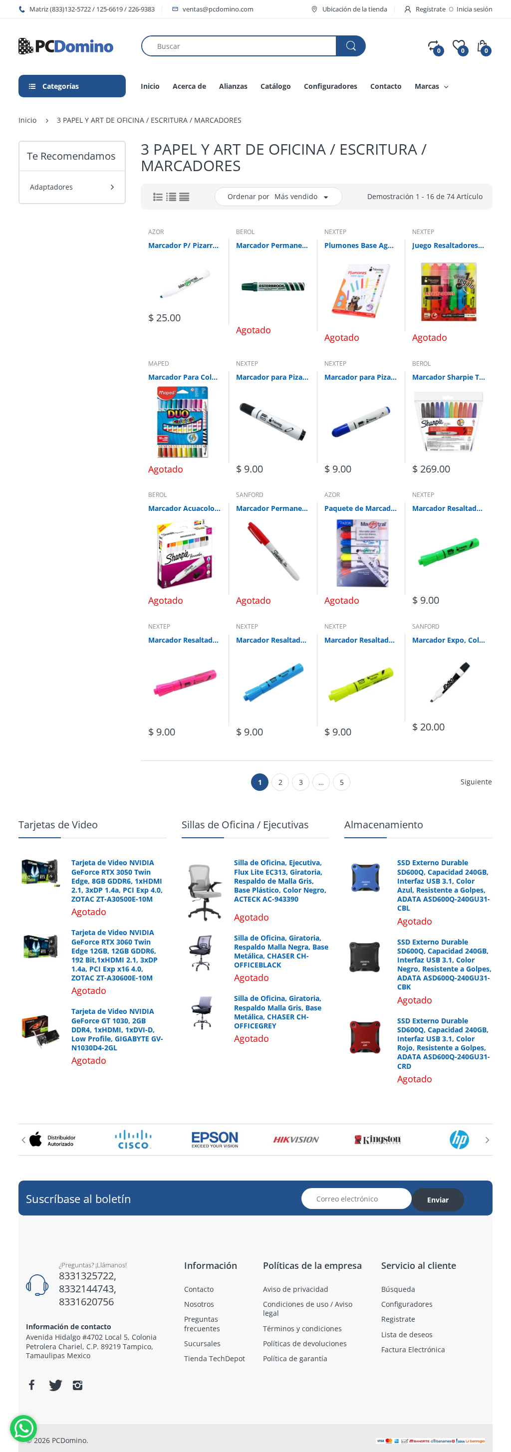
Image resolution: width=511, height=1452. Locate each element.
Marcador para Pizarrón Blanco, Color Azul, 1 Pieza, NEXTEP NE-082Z (360, 377)
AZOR (156, 232)
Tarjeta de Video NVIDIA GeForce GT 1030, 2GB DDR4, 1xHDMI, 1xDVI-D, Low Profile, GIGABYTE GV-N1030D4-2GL (117, 1029)
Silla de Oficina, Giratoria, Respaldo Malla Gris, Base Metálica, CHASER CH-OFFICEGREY (277, 1012)
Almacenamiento (383, 824)
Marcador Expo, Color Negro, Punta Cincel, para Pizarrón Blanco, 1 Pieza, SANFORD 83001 (448, 640)
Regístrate (430, 8)
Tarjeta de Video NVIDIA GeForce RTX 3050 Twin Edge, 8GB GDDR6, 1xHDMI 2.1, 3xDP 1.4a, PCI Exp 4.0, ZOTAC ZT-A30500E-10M (117, 881)
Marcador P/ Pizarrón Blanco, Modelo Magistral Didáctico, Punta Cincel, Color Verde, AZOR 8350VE (184, 245)
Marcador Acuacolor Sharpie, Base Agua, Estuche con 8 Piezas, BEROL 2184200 (184, 508)
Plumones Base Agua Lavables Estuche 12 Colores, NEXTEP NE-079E (360, 245)
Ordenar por (248, 196)
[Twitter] (54, 1385)
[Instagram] (77, 1385)
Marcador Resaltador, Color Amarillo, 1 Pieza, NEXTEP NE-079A (360, 640)
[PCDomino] (65, 45)
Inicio (27, 120)
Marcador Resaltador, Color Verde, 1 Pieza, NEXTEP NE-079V (448, 508)
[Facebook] (31, 1385)
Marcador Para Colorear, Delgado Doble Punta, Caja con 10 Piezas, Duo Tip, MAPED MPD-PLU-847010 (184, 377)
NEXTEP (335, 232)
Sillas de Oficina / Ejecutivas (245, 824)
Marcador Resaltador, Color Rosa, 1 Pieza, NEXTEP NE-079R (184, 640)
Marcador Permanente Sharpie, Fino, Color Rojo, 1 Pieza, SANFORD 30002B (272, 508)
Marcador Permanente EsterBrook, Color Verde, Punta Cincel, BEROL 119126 (272, 245)
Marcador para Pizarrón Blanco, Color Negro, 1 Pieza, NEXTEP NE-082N (272, 377)
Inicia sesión (475, 8)
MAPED (158, 363)
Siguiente (476, 781)
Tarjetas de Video (58, 824)
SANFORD (249, 494)
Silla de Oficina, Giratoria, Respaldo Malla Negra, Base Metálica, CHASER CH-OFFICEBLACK (281, 952)
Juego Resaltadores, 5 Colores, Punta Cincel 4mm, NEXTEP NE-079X (448, 245)
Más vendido (295, 196)
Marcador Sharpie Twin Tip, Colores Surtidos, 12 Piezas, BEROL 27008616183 (448, 377)
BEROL (245, 232)
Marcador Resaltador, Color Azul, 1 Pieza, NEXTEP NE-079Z (272, 640)
